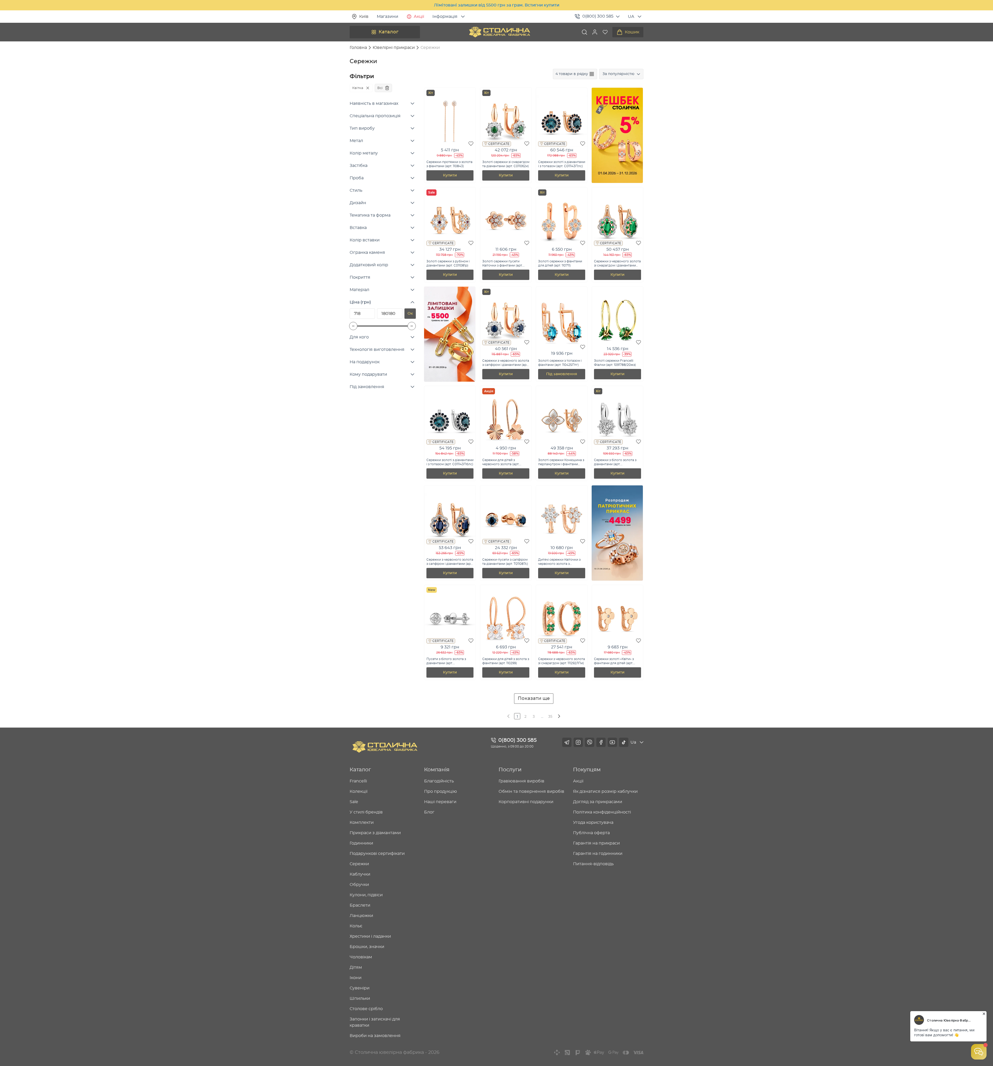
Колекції (358, 791)
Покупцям (587, 769)
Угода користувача (593, 822)
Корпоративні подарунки (526, 802)
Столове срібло (366, 1009)
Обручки (359, 885)
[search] (584, 32)
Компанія (436, 769)
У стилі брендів (366, 812)
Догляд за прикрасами (597, 802)
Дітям (356, 967)
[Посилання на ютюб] (612, 742)
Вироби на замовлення (375, 1036)
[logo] (500, 32)
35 (550, 717)
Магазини (387, 16)
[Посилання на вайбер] (589, 742)
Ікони (356, 978)
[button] (595, 32)
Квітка (357, 88)
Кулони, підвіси (366, 895)
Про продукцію (440, 791)
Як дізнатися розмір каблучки (605, 791)
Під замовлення (561, 374)
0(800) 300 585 (597, 16)
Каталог (388, 32)
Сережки (359, 864)
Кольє (356, 926)
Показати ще (534, 698)
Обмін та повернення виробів (531, 791)
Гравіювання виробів (521, 781)
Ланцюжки (361, 916)
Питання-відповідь (593, 864)
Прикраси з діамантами (375, 833)
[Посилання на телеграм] (566, 742)
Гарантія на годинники (597, 854)
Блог (429, 812)
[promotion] (617, 182)
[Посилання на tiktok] (623, 742)
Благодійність (439, 781)
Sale (354, 802)
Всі (380, 88)
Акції (419, 16)
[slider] (353, 326)
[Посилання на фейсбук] (601, 742)
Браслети (360, 905)
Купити (450, 175)
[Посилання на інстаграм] (578, 742)
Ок (410, 313)
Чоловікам (361, 957)
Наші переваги (440, 802)
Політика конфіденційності (602, 812)
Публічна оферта (591, 833)
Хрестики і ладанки (370, 936)
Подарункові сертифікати (377, 854)
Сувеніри (360, 988)
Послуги (510, 769)
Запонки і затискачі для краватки (375, 1022)
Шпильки (360, 998)
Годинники (361, 843)
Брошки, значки (367, 947)
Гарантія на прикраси (596, 843)
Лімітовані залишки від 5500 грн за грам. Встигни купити (496, 5)
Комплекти (362, 822)
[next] (558, 716)
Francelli (358, 781)
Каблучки (360, 874)
